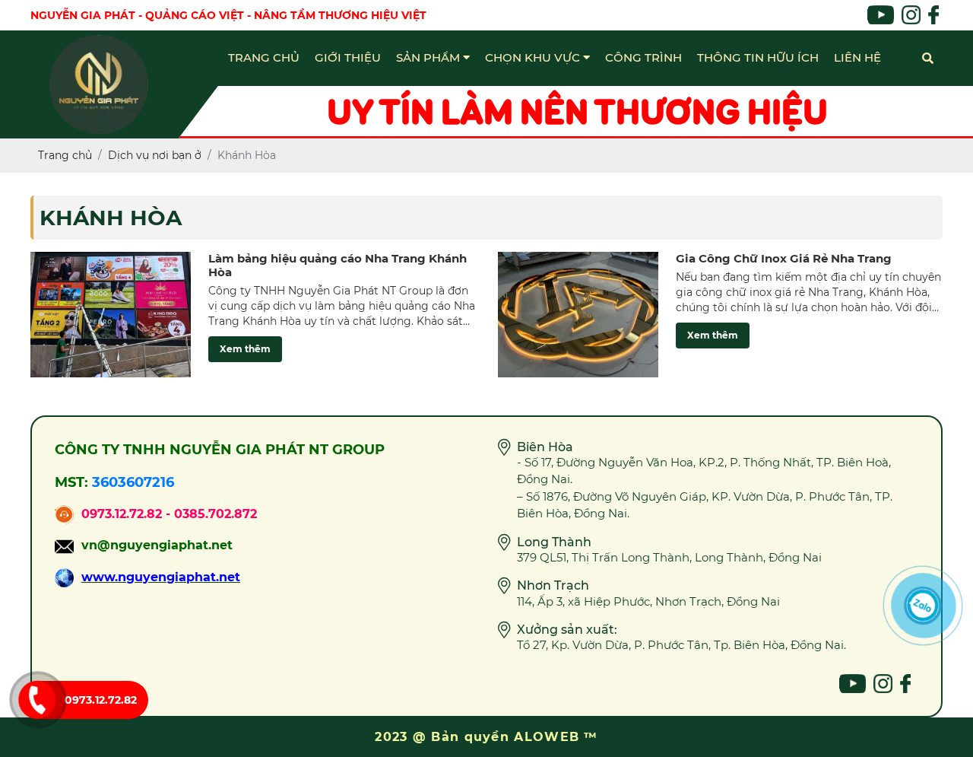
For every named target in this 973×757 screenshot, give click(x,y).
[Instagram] (882, 683)
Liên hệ (857, 57)
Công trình (643, 57)
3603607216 (133, 482)
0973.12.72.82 (101, 700)
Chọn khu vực (534, 57)
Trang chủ (264, 57)
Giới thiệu (348, 57)
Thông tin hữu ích (758, 57)
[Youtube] (852, 683)
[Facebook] (905, 683)
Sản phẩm (429, 57)
